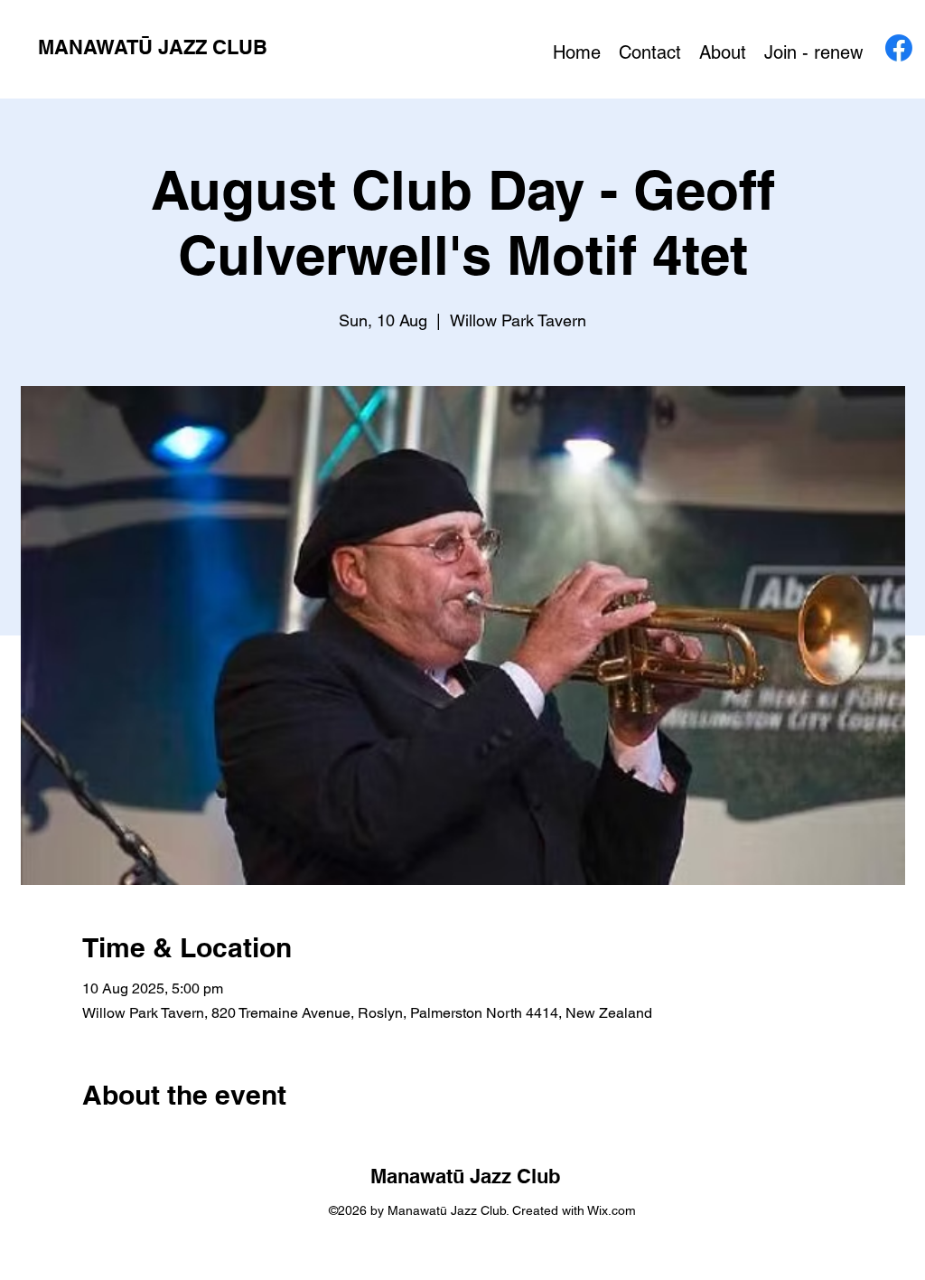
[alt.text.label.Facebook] (899, 48)
